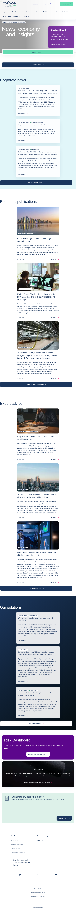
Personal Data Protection (38, 892)
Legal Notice (38, 888)
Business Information (17, 844)
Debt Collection (15, 848)
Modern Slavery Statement (38, 896)
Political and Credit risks (18, 852)
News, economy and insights (47, 836)
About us (40, 840)
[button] (4, 12)
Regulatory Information (38, 900)
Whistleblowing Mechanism (38, 903)
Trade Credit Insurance (18, 841)
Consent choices (38, 907)
